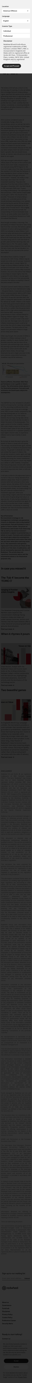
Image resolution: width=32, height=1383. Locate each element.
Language (6, 16)
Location (5, 6)
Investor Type (7, 26)
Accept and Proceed (11, 66)
